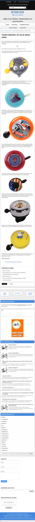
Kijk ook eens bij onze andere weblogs (17, 4)
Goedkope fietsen (24, 24)
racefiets (3, 444)
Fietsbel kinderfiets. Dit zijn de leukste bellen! (16, 35)
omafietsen (4, 440)
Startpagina (9, 1)
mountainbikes (5, 438)
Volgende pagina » (30, 294)
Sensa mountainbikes (13, 353)
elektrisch (3, 423)
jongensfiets (4, 429)
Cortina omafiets (12, 344)
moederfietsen (4, 436)
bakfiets (3, 417)
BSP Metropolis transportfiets (9, 399)
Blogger (31, 453)
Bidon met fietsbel (6, 270)
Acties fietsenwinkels (23, 1)
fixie (2, 425)
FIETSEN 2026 (17, 12)
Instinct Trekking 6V (13, 367)
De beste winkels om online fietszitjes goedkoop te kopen (14, 278)
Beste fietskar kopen (7, 276)
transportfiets (4, 448)
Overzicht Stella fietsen (8, 387)
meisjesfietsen (5, 433)
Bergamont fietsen (6, 376)
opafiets (3, 442)
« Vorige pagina (5, 294)
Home (7, 24)
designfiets (4, 421)
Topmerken (14, 24)
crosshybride (4, 419)
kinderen (10, 30)
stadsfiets (3, 446)
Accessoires (23, 27)
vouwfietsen (4, 450)
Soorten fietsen (13, 27)
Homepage (17, 293)
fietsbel (6, 30)
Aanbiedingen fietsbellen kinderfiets (13, 262)
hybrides (3, 427)
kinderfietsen (4, 431)
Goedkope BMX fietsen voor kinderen (10, 274)
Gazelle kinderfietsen (7, 280)
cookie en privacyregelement (15, 518)
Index (15, 1)
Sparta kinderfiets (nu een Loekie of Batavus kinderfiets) (14, 272)
